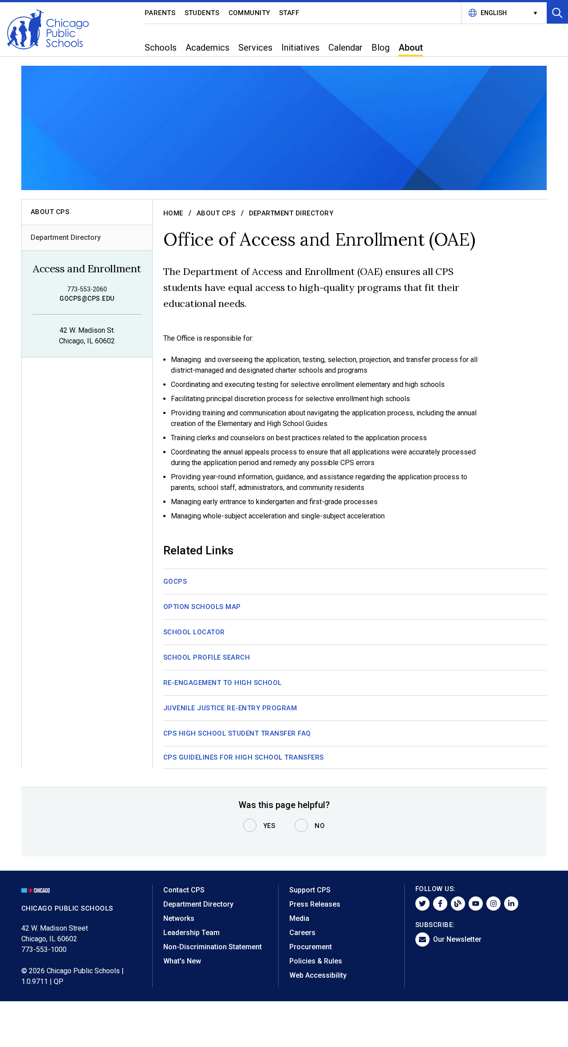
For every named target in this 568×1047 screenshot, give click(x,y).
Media (299, 918)
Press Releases (314, 904)
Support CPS (310, 890)
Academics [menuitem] (207, 47)
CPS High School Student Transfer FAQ (237, 733)
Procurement (310, 947)
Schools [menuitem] (161, 47)
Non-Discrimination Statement (212, 947)
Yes (269, 826)
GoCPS (175, 581)
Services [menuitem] (255, 47)
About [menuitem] (410, 47)
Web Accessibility (318, 975)
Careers (302, 932)
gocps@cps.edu (86, 298)
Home (173, 213)
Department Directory (66, 237)
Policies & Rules (315, 961)
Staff (289, 13)
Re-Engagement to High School (222, 683)
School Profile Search (206, 657)
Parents (160, 13)
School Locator (194, 632)
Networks (178, 918)
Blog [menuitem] (380, 47)
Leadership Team (191, 932)
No (320, 826)
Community (250, 13)
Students (202, 13)
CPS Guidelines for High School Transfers (243, 757)
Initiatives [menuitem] (300, 47)
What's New (182, 961)
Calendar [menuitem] (345, 47)
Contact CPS (184, 890)
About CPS (216, 213)
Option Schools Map (202, 607)
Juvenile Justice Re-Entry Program (230, 708)
